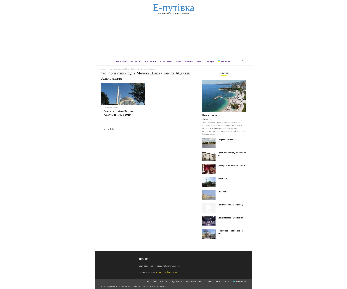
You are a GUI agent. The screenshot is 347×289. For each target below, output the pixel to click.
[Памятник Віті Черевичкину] (209, 208)
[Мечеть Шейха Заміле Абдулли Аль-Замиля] (123, 94)
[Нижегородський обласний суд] (209, 234)
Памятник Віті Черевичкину (230, 205)
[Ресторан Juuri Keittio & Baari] (209, 169)
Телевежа (222, 179)
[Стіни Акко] (209, 195)
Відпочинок (150, 61)
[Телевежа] (209, 182)
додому (103, 69)
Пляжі (199, 61)
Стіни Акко (223, 192)
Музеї (178, 61)
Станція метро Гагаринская (230, 218)
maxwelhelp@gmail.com (166, 272)
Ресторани (136, 61)
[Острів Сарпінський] (209, 143)
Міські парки (166, 61)
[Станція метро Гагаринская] (209, 221)
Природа (210, 61)
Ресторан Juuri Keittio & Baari (231, 166)
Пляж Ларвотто (212, 115)
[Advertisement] (173, 38)
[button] (242, 61)
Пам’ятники (121, 61)
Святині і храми (111, 107)
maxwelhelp (109, 129)
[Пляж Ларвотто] (224, 96)
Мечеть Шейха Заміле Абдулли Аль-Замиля (118, 113)
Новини (189, 61)
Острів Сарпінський (227, 140)
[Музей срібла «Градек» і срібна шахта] (209, 156)
